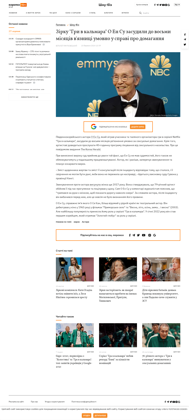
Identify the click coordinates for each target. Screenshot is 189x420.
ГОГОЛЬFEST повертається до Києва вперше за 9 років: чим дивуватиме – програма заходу (32, 67)
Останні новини (18, 23)
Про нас (34, 401)
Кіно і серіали (73, 13)
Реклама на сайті (16, 401)
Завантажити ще (29, 97)
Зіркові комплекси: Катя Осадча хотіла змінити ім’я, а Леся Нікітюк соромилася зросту (74, 294)
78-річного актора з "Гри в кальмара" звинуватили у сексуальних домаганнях (157, 359)
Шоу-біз (105, 4)
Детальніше (100, 415)
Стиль (92, 13)
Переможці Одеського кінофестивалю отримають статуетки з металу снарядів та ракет (33, 80)
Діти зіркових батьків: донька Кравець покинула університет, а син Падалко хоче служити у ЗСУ (160, 296)
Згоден (86, 415)
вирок (77, 221)
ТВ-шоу (53, 13)
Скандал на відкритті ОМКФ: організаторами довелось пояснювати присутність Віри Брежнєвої (33, 41)
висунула (95, 184)
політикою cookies (178, 409)
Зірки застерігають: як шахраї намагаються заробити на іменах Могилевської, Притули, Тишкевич (118, 296)
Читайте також (65, 316)
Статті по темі (64, 250)
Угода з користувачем (55, 401)
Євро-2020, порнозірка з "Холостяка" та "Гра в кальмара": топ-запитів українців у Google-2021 (74, 361)
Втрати (125, 13)
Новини (13, 13)
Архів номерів (142, 4)
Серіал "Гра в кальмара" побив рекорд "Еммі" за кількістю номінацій (116, 359)
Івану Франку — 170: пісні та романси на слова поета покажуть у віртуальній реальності (33, 54)
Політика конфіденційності (84, 401)
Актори (85, 221)
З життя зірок (33, 13)
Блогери (108, 13)
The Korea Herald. (91, 149)
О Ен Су (95, 136)
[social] (130, 235)
